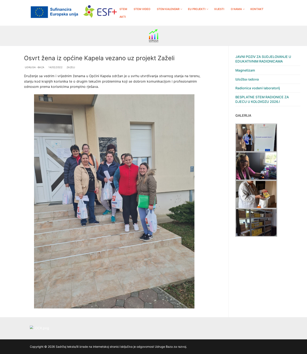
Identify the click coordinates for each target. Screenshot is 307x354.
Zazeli (70, 67)
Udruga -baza (34, 67)
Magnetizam (245, 70)
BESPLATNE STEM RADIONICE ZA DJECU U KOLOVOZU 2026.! (262, 99)
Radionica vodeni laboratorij (257, 88)
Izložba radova (247, 79)
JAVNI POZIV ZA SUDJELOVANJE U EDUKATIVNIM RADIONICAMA (263, 59)
